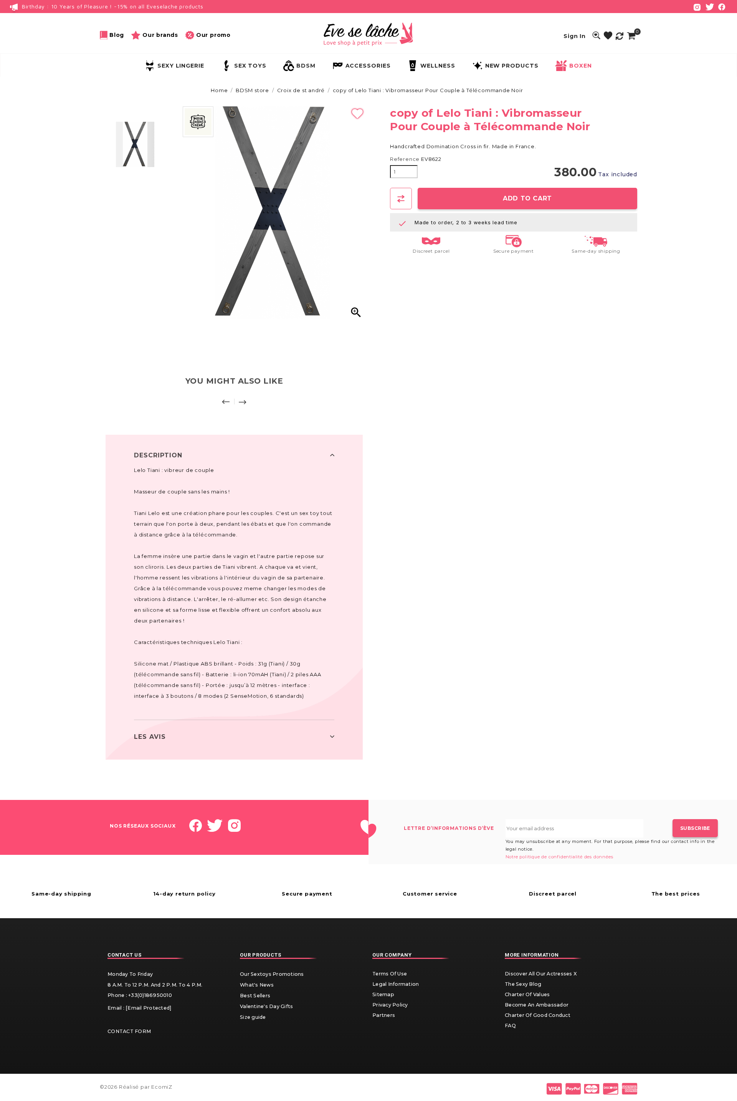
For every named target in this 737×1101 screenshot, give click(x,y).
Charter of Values (527, 994)
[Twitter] (710, 6)
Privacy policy (390, 1005)
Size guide (253, 1017)
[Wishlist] (608, 36)
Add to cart (527, 198)
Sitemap (383, 994)
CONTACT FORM (129, 1031)
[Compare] (620, 36)
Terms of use (389, 974)
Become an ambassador (536, 1005)
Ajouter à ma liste (357, 114)
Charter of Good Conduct (537, 1015)
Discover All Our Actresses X (541, 974)
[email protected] (148, 1008)
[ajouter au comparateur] (401, 198)
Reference (405, 159)
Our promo (213, 34)
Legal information (395, 984)
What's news (257, 985)
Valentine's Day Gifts (266, 1006)
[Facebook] (721, 6)
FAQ (510, 1025)
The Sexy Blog (523, 984)
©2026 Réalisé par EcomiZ (136, 1087)
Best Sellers (255, 995)
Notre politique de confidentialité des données (559, 856)
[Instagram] (697, 6)
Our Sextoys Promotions (272, 974)
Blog (116, 34)
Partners (383, 1015)
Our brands (160, 34)
